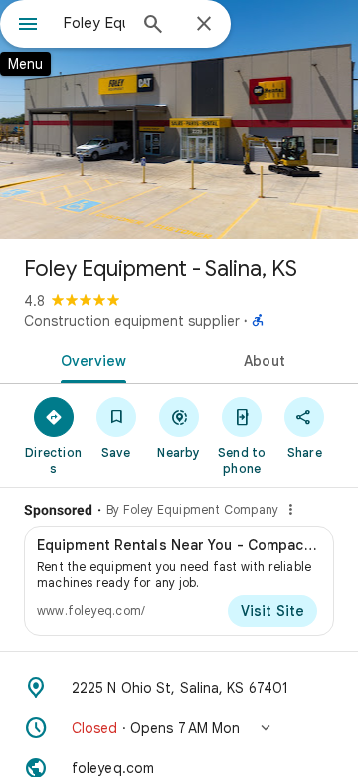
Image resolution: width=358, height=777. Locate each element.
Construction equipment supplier (132, 321)
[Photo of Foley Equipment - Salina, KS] (179, 119)
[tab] (90, 359)
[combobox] (94, 23)
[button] (179, 728)
